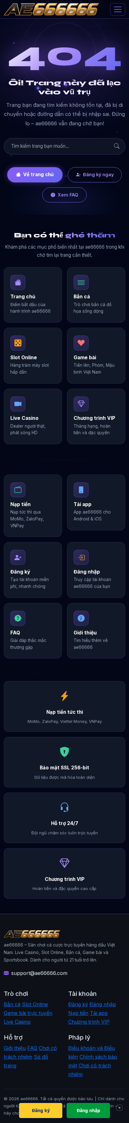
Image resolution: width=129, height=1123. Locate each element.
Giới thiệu (15, 1048)
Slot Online (35, 1004)
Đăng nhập (103, 1004)
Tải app (99, 1013)
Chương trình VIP (89, 1022)
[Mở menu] (117, 9)
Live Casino (17, 1022)
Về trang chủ (38, 174)
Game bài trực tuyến (28, 1013)
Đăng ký (78, 1004)
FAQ (32, 1048)
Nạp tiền (78, 1013)
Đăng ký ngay (98, 174)
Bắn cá (12, 1004)
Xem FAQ (68, 194)
